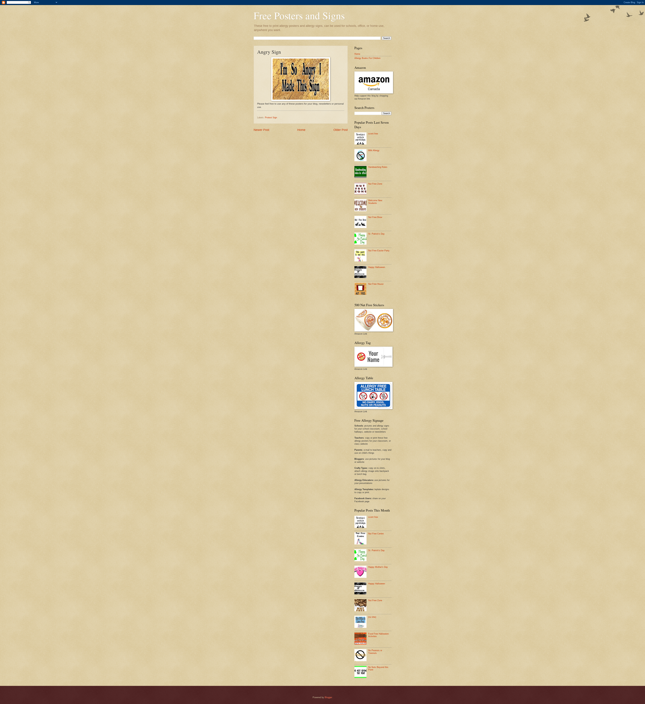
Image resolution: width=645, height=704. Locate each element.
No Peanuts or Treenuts (375, 651)
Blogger (328, 697)
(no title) (372, 617)
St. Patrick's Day (376, 234)
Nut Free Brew (375, 217)
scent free (373, 133)
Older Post (340, 130)
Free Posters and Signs (299, 15)
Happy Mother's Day (378, 567)
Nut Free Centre (376, 533)
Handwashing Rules (377, 167)
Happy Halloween (376, 267)
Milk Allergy (373, 150)
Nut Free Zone (375, 184)
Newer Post (261, 130)
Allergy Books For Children (367, 58)
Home (301, 130)
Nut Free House (375, 284)
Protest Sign (271, 117)
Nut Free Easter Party (379, 250)
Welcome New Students (375, 201)
